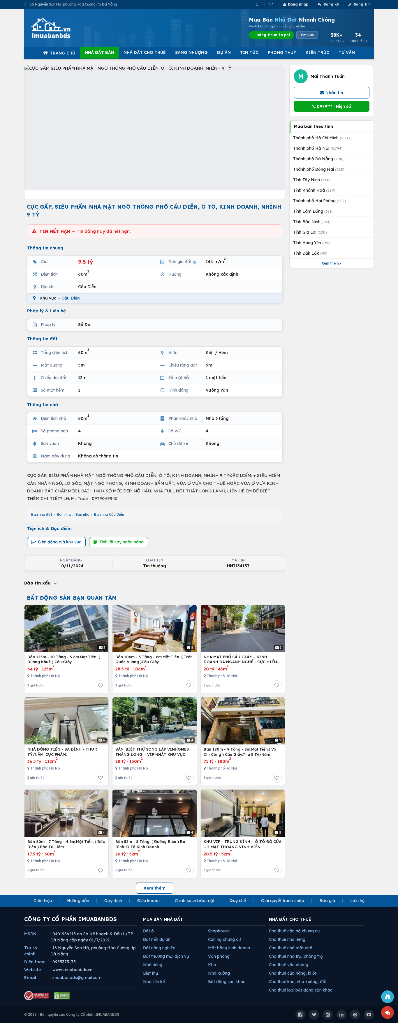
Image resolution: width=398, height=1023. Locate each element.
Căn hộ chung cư (224, 939)
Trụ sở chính (30, 951)
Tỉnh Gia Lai (310, 232)
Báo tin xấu (38, 583)
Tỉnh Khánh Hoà (314, 190)
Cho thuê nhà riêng (287, 939)
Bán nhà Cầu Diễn (109, 514)
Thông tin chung (45, 248)
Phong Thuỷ (282, 52)
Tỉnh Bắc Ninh (312, 221)
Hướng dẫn (78, 900)
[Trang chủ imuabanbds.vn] (59, 28)
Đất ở (148, 931)
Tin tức (249, 52)
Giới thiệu (43, 900)
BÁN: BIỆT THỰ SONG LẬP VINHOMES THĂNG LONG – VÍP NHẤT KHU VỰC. (152, 752)
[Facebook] (300, 1015)
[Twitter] (314, 1015)
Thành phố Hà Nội (318, 148)
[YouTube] (369, 1015)
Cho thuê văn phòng (288, 964)
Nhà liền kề (154, 981)
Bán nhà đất (41, 514)
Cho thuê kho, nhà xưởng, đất (298, 981)
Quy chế (238, 900)
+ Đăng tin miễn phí (271, 35)
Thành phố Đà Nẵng (318, 158)
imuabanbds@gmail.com (76, 977)
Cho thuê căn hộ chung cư (294, 931)
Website (32, 969)
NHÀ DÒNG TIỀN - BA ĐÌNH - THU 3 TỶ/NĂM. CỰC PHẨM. (62, 752)
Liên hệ (357, 900)
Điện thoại (34, 961)
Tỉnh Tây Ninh (311, 179)
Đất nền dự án (156, 939)
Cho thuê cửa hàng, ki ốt (292, 973)
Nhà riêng (152, 964)
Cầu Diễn (70, 298)
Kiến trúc (317, 52)
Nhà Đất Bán (99, 52)
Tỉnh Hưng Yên (311, 242)
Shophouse (219, 931)
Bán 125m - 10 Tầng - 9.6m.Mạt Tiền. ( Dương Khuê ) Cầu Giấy (63, 659)
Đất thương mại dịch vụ (166, 956)
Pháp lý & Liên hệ (46, 311)
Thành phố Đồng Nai (318, 169)
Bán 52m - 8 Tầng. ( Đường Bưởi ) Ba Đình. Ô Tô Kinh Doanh (150, 844)
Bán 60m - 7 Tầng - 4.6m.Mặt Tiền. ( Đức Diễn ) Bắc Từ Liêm (66, 844)
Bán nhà (64, 514)
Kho (212, 964)
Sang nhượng (191, 52)
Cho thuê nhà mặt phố (290, 947)
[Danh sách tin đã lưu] (271, 4)
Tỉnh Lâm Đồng (313, 211)
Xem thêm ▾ (331, 263)
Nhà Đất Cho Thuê (145, 52)
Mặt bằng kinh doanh (229, 947)
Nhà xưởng (219, 973)
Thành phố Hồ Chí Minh (322, 137)
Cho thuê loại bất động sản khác (300, 990)
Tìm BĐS (307, 35)
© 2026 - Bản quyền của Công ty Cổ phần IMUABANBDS (71, 1014)
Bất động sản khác (226, 981)
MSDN (30, 933)
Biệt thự (150, 973)
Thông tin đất (42, 338)
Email (30, 977)
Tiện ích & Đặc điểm (49, 528)
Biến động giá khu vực (59, 542)
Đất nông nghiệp (159, 947)
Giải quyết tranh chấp (282, 900)
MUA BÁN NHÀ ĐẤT (163, 919)
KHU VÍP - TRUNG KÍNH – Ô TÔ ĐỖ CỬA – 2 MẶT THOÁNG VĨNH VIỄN (242, 844)
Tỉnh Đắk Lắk (310, 253)
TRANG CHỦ (62, 53)
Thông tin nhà (42, 404)
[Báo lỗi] (387, 996)
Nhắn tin (333, 92)
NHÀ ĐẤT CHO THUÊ (290, 919)
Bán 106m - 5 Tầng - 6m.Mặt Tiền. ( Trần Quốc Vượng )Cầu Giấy (154, 659)
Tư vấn (347, 52)
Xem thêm (154, 888)
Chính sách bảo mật (195, 900)
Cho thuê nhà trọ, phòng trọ (296, 956)
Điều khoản (148, 900)
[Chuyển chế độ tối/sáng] (257, 4)
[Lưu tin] (100, 685)
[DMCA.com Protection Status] (62, 996)
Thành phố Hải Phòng (319, 200)
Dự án (224, 52)
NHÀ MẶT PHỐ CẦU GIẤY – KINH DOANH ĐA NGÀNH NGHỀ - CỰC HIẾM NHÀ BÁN (240, 659)
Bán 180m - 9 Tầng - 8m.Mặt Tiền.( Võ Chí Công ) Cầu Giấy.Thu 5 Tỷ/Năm (240, 752)
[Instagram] (328, 1015)
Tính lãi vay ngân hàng (121, 542)
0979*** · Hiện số (333, 106)
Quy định (113, 900)
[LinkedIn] (341, 1015)
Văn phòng (219, 956)
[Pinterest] (355, 1015)
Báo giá (327, 900)
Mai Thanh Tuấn (328, 76)
